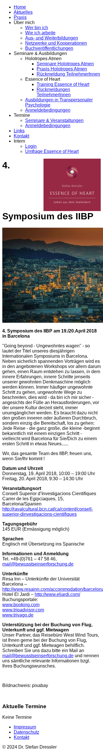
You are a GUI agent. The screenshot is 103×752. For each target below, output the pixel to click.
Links (19, 130)
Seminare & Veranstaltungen (54, 120)
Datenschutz (26, 732)
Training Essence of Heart (63, 84)
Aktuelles (23, 12)
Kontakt (21, 135)
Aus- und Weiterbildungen (51, 38)
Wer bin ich (36, 27)
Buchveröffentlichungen (49, 48)
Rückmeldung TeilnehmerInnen (68, 74)
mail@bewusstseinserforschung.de (38, 564)
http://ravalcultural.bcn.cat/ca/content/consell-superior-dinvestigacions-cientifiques (47, 512)
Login (31, 146)
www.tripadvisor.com (23, 609)
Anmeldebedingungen (47, 110)
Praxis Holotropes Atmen (62, 68)
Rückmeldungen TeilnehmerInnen (54, 92)
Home (20, 7)
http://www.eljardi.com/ (57, 594)
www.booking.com (20, 604)
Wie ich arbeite (40, 32)
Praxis (20, 17)
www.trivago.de (17, 615)
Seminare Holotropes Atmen (65, 63)
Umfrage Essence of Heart (52, 151)
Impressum (25, 727)
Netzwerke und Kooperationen (56, 43)
